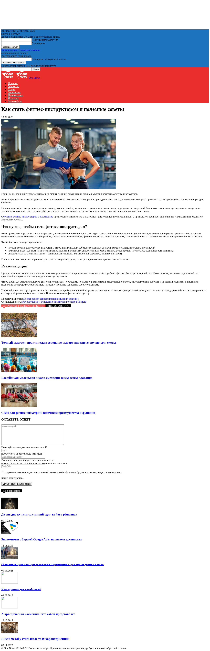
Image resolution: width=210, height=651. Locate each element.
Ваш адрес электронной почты (49, 59)
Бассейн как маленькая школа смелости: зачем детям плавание (46, 377)
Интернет (13, 98)
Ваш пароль (38, 43)
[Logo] (8, 77)
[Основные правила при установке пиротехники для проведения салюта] (9, 557)
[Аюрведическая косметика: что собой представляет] (9, 607)
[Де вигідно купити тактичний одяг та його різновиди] (9, 508)
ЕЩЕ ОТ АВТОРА (58, 305)
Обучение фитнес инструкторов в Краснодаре (27, 216)
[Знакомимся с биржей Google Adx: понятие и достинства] (9, 533)
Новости (13, 83)
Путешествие (15, 95)
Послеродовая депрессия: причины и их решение (51, 298)
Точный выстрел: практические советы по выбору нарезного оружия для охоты (58, 342)
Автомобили (15, 101)
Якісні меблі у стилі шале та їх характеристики (35, 638)
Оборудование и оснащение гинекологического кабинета (54, 301)
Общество (13, 86)
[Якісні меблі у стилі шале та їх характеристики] (9, 632)
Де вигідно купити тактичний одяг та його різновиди (39, 514)
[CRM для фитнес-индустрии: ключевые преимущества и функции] (19, 406)
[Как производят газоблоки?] (9, 582)
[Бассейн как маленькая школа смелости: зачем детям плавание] (19, 371)
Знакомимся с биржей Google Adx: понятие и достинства (41, 539)
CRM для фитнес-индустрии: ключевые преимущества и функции (48, 412)
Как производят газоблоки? (21, 589)
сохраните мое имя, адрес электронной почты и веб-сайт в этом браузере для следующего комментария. (63, 472)
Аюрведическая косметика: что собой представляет (38, 614)
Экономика (14, 92)
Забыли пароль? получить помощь (20, 50)
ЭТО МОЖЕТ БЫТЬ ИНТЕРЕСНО (23, 305)
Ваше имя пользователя (45, 39)
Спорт (11, 89)
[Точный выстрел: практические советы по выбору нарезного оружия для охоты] (19, 336)
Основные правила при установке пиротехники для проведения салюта (52, 564)
